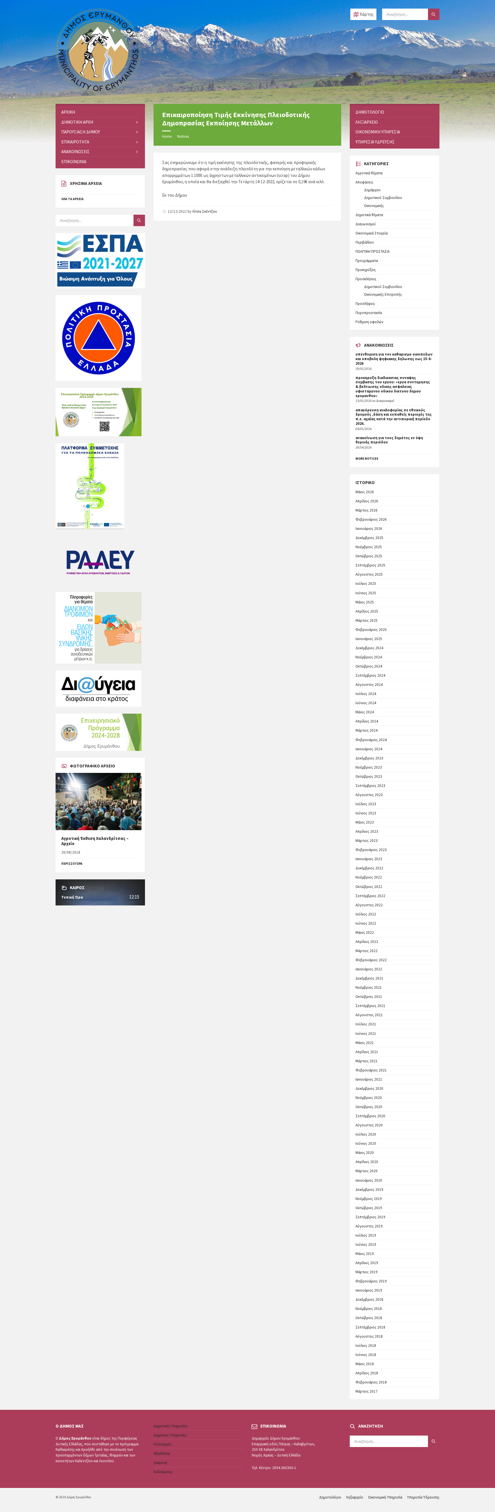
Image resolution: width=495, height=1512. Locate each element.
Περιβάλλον (364, 242)
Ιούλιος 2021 (365, 1024)
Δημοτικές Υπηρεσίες (171, 1426)
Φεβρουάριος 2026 (371, 519)
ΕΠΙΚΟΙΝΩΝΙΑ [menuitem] (73, 161)
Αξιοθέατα (162, 1453)
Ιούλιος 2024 (365, 693)
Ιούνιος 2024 (365, 702)
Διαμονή (160, 1462)
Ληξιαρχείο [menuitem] (366, 122)
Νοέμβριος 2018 (368, 1308)
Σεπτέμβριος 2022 (370, 895)
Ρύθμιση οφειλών (369, 321)
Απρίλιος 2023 (366, 831)
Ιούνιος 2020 (365, 1143)
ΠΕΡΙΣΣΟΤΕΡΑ (71, 864)
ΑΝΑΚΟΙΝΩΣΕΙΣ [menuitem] (75, 151)
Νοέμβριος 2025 (368, 546)
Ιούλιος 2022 (365, 914)
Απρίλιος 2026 (366, 501)
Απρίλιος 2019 (366, 1262)
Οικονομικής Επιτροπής (383, 294)
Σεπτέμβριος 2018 (370, 1327)
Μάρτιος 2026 (366, 510)
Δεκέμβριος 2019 (369, 1189)
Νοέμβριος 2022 (368, 877)
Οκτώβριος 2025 (368, 556)
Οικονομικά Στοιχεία (371, 233)
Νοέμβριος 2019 (368, 1198)
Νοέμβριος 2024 (368, 657)
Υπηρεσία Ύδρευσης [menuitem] (375, 142)
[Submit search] (433, 14)
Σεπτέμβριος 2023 (370, 785)
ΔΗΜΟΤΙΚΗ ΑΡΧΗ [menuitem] (77, 122)
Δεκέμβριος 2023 (369, 758)
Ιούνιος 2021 (365, 1033)
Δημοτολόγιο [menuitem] (369, 112)
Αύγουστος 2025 (369, 574)
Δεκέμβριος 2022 (369, 868)
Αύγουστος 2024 (369, 684)
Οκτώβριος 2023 (368, 776)
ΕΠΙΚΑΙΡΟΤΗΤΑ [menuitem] (75, 142)
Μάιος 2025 (364, 602)
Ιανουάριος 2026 (368, 528)
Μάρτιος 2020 (366, 1170)
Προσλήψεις (365, 303)
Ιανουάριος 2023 (368, 858)
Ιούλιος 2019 (365, 1235)
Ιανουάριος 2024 (368, 749)
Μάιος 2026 (364, 491)
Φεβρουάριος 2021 (371, 1070)
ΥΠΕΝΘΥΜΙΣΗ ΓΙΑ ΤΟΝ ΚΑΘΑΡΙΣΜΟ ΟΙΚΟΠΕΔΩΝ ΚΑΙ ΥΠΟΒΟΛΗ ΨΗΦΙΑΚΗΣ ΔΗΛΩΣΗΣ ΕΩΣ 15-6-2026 (394, 359)
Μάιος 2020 (364, 1152)
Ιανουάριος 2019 (368, 1290)
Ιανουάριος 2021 (368, 1079)
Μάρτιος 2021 (366, 1061)
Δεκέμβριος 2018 (369, 1299)
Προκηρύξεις (365, 269)
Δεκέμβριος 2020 (369, 1088)
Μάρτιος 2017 (366, 1391)
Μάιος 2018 (364, 1363)
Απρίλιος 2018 (366, 1373)
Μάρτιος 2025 (366, 620)
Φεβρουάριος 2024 (371, 739)
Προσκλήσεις (365, 279)
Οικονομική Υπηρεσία (385, 1497)
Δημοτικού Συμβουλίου (383, 197)
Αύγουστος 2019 (369, 1226)
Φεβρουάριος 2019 (371, 1281)
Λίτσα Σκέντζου (204, 211)
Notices (183, 136)
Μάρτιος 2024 (366, 730)
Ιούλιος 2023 (365, 804)
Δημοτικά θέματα (369, 214)
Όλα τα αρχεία (72, 199)
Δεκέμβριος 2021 (369, 978)
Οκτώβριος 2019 (368, 1207)
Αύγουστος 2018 (369, 1336)
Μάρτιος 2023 (366, 840)
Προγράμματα (366, 260)
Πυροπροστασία (368, 312)
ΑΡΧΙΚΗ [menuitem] (68, 112)
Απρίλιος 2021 (366, 1051)
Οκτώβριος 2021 (368, 996)
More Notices (366, 459)
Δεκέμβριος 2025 (369, 537)
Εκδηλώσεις (163, 1471)
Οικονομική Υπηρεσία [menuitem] (377, 132)
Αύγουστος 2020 (369, 1125)
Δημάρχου (372, 189)
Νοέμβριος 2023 (368, 767)
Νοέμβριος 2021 (368, 987)
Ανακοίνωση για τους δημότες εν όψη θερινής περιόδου (389, 440)
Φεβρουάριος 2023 (371, 849)
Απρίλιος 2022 (366, 941)
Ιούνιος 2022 (365, 923)
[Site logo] (99, 93)
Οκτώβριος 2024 (368, 666)
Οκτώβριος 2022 (368, 886)
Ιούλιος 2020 (365, 1134)
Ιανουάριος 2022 (368, 969)
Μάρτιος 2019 (366, 1272)
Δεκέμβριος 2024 (369, 648)
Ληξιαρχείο (354, 1497)
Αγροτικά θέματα (368, 173)
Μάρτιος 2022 (366, 950)
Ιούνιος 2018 (365, 1354)
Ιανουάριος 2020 (368, 1180)
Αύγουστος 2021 (369, 1014)
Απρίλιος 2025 (366, 611)
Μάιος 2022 (364, 932)
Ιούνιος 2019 (365, 1244)
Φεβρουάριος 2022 (371, 960)
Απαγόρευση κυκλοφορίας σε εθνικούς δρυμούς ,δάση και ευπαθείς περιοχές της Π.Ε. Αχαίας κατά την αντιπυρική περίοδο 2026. (393, 417)
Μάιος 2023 (364, 822)
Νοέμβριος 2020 (368, 1097)
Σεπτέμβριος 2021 (370, 1005)
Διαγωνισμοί (365, 224)
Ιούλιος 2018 (365, 1345)
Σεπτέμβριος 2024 (370, 675)
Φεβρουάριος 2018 (371, 1382)
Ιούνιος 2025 (365, 593)
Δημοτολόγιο (330, 1497)
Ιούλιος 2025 (365, 583)
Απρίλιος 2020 (366, 1161)
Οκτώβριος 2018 (368, 1317)
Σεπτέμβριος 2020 (370, 1116)
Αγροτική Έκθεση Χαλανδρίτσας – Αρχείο (95, 841)
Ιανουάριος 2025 (368, 638)
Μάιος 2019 (364, 1253)
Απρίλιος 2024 (366, 721)
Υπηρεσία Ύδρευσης (423, 1497)
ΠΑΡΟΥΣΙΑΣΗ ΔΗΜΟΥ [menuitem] (80, 132)
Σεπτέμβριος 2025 (370, 565)
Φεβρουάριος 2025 (371, 629)
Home (167, 136)
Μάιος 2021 (364, 1042)
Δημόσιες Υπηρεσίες (170, 1435)
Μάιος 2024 (364, 712)
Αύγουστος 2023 (369, 794)
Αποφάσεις (364, 182)
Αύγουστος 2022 (369, 905)
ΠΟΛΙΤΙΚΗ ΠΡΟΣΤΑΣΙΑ (372, 251)
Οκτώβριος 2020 (368, 1106)
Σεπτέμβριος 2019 (370, 1217)
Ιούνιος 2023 (365, 813)
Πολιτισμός (163, 1444)
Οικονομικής (374, 205)
